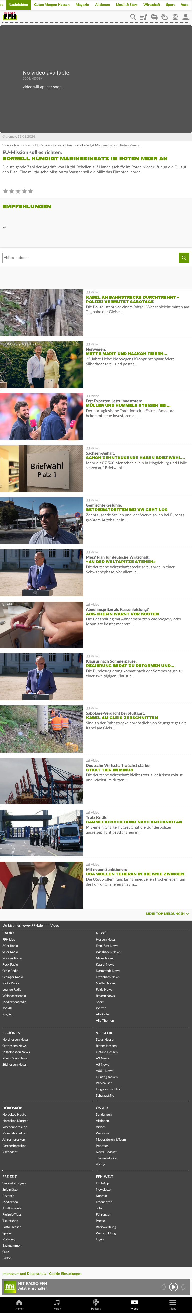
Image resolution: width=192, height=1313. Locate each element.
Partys (7, 1258)
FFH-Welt (104, 1177)
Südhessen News (14, 1064)
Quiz (5, 1252)
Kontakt (102, 1196)
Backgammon (12, 1245)
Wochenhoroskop (14, 1127)
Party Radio (10, 983)
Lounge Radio (12, 989)
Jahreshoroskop (13, 1139)
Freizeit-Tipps (12, 1214)
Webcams (103, 1133)
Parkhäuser (104, 1083)
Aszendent (10, 1152)
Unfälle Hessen (107, 1052)
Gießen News (106, 983)
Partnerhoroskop (14, 1146)
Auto (184, 5)
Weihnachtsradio (14, 996)
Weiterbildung (106, 1233)
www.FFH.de (32, 925)
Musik (57, 1308)
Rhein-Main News (15, 1058)
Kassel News (105, 964)
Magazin (82, 5)
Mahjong (8, 1239)
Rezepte (8, 1196)
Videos (101, 1127)
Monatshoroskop (14, 1133)
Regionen (11, 1033)
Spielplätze (10, 1189)
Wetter (164, 15)
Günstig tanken (107, 1077)
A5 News (102, 1064)
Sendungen (104, 1114)
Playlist (144, 15)
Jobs (99, 1208)
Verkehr (104, 1033)
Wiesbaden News (108, 952)
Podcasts (102, 1146)
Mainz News (105, 958)
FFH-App (102, 1183)
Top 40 (7, 1008)
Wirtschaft (152, 5)
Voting (100, 1164)
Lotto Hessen (12, 1227)
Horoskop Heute (14, 1114)
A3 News (102, 1058)
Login (100, 1239)
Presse (101, 1221)
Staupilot (154, 15)
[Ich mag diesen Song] (164, 1287)
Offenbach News (108, 977)
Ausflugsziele (12, 1208)
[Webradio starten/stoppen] (173, 1287)
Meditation (10, 1202)
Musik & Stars (127, 5)
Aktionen (102, 5)
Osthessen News (14, 1046)
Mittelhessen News (16, 1052)
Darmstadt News (108, 971)
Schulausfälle (105, 1095)
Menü (173, 1308)
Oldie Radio (10, 971)
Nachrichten (18, 5)
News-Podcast (106, 1152)
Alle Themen (105, 1020)
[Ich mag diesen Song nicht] (183, 1287)
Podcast (96, 1308)
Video (6, 145)
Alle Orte (102, 1014)
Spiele (6, 1233)
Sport (170, 5)
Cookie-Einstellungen (65, 1274)
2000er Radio (12, 958)
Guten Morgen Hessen (52, 5)
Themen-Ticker (107, 1158)
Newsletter (104, 1189)
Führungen (103, 1214)
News (101, 933)
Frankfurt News (107, 946)
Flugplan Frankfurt (109, 1089)
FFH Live (8, 939)
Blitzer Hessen (106, 1046)
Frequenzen (104, 1202)
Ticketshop (10, 1221)
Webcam (175, 15)
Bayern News (105, 996)
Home (19, 1308)
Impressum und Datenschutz (24, 1274)
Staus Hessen (105, 1039)
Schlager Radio (12, 977)
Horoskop (12, 1108)
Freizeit (9, 1177)
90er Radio (10, 952)
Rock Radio (10, 964)
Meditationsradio (14, 1002)
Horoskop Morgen (15, 1121)
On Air (102, 1108)
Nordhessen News (15, 1039)
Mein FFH (186, 15)
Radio (8, 933)
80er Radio (10, 946)
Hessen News (106, 939)
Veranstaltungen (14, 1183)
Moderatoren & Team (111, 1139)
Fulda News (104, 989)
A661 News (104, 1071)
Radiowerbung (106, 1227)
